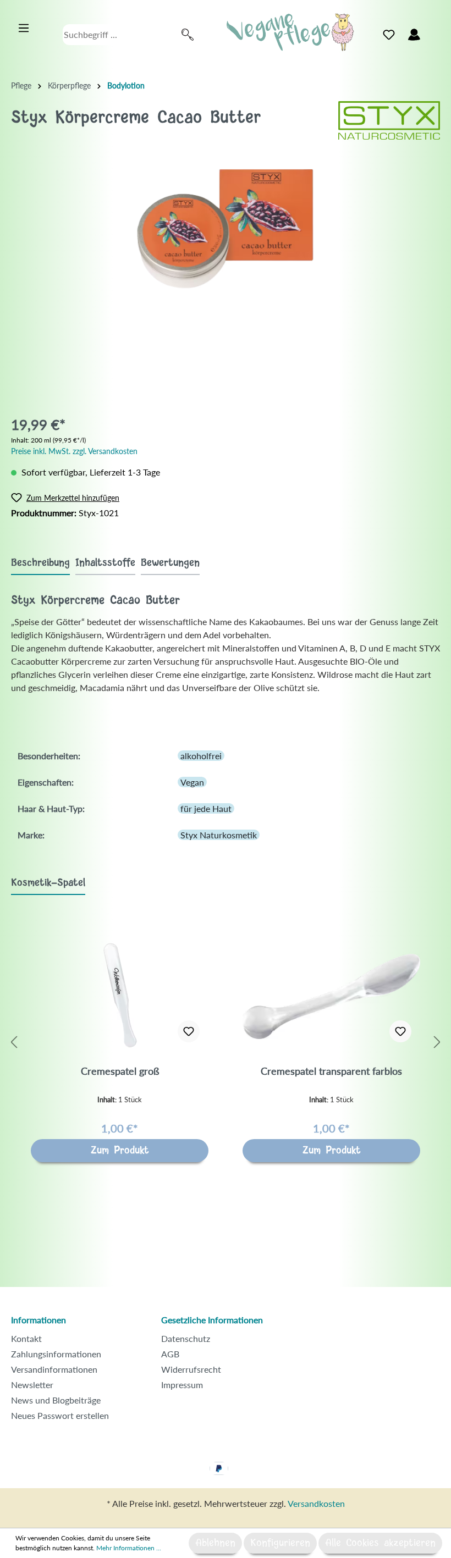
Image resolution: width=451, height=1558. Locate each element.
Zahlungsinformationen (56, 1354)
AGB (170, 1354)
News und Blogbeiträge (56, 1400)
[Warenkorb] (433, 32)
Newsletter (32, 1384)
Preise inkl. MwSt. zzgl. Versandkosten (74, 451)
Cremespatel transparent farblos (331, 1071)
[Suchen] (187, 34)
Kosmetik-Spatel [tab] (48, 882)
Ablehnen (215, 1543)
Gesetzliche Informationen (212, 1319)
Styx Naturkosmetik (218, 835)
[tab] (40, 562)
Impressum (182, 1384)
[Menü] (23, 28)
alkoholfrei (201, 755)
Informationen (38, 1319)
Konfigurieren (280, 1543)
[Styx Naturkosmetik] (389, 119)
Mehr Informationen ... (128, 1548)
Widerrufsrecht (191, 1369)
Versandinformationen (54, 1369)
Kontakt (26, 1338)
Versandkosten (316, 1503)
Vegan (192, 782)
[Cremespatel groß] (119, 996)
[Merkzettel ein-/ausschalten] (189, 1031)
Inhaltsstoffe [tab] (105, 562)
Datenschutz (185, 1338)
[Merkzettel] (389, 34)
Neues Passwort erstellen (60, 1415)
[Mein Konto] (414, 34)
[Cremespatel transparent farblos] (331, 996)
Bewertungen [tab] (170, 562)
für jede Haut (206, 808)
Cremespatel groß (120, 1071)
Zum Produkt (120, 1150)
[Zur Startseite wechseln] (290, 32)
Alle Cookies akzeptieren (380, 1543)
